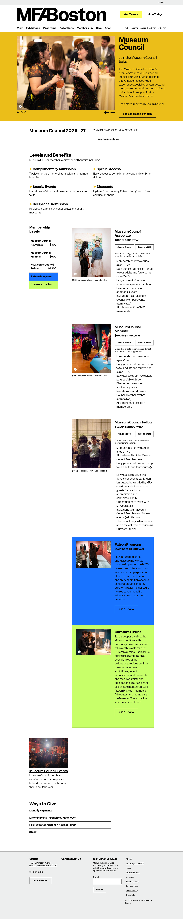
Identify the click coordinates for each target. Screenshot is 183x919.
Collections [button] (66, 28)
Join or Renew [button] (124, 247)
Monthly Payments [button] (40, 810)
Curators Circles (126, 529)
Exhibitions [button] (33, 28)
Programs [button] (49, 28)
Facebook (72, 865)
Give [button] (99, 28)
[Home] (61, 14)
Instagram (64, 865)
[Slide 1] (18, 112)
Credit (20, 106)
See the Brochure (108, 139)
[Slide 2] (22, 112)
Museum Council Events (48, 771)
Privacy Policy (132, 881)
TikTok (79, 865)
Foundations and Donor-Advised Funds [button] (52, 825)
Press (128, 868)
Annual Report (133, 872)
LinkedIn (72, 873)
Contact (130, 877)
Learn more (128, 610)
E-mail (96, 877)
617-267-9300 (36, 872)
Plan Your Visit (40, 880)
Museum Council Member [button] (43, 254)
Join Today (155, 14)
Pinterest (86, 873)
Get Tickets (131, 14)
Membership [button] (85, 28)
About (129, 859)
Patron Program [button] (41, 276)
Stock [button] (32, 832)
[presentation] (48, 753)
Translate (130, 895)
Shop (108, 28)
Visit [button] (20, 28)
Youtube (79, 873)
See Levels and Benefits (137, 113)
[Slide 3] (25, 112)
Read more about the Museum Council (141, 104)
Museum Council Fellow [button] (43, 266)
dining (133, 191)
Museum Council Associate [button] (43, 242)
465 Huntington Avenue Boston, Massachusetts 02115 (43, 864)
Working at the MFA (135, 863)
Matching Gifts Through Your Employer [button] (52, 817)
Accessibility (132, 890)
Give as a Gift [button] (144, 247)
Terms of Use (132, 886)
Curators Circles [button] (41, 284)
